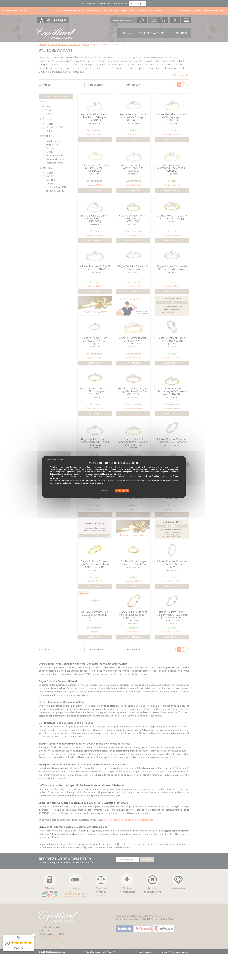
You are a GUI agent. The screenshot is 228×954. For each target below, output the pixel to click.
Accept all (123, 490)
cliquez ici (99, 483)
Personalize (106, 490)
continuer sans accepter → (56, 459)
